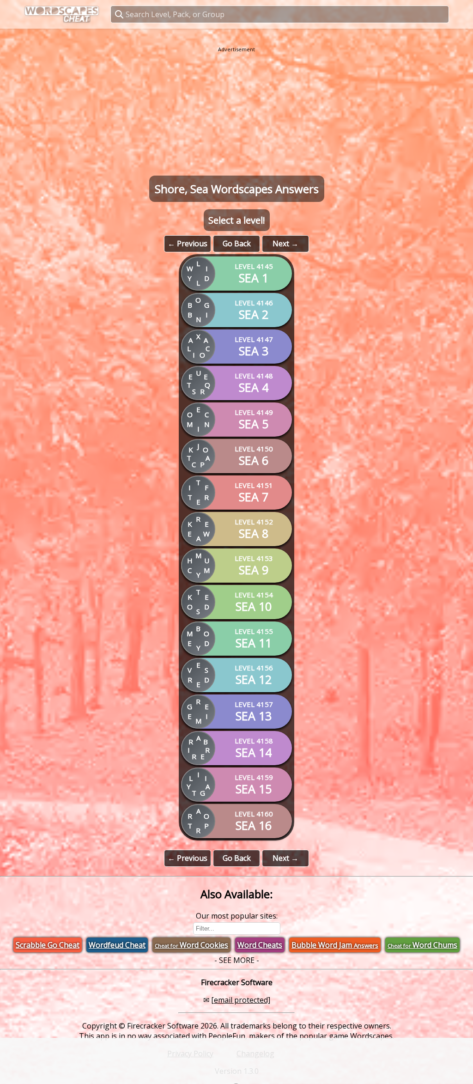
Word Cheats (259, 945)
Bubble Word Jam (334, 945)
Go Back (237, 243)
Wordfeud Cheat (117, 945)
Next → (285, 243)
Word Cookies (191, 945)
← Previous (187, 243)
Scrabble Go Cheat (47, 945)
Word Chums (422, 945)
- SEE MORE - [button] (236, 960)
